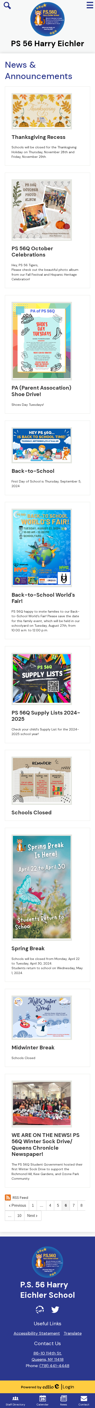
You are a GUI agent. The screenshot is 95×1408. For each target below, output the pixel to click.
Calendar (42, 1404)
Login (63, 1387)
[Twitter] (55, 1310)
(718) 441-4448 (54, 1365)
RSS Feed (20, 1197)
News (63, 1404)
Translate (73, 1333)
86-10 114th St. (47, 1353)
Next (31, 1216)
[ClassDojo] (40, 1310)
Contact (83, 1404)
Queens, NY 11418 (48, 1359)
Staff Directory (15, 1404)
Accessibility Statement (37, 1333)
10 (19, 1216)
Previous (19, 1205)
